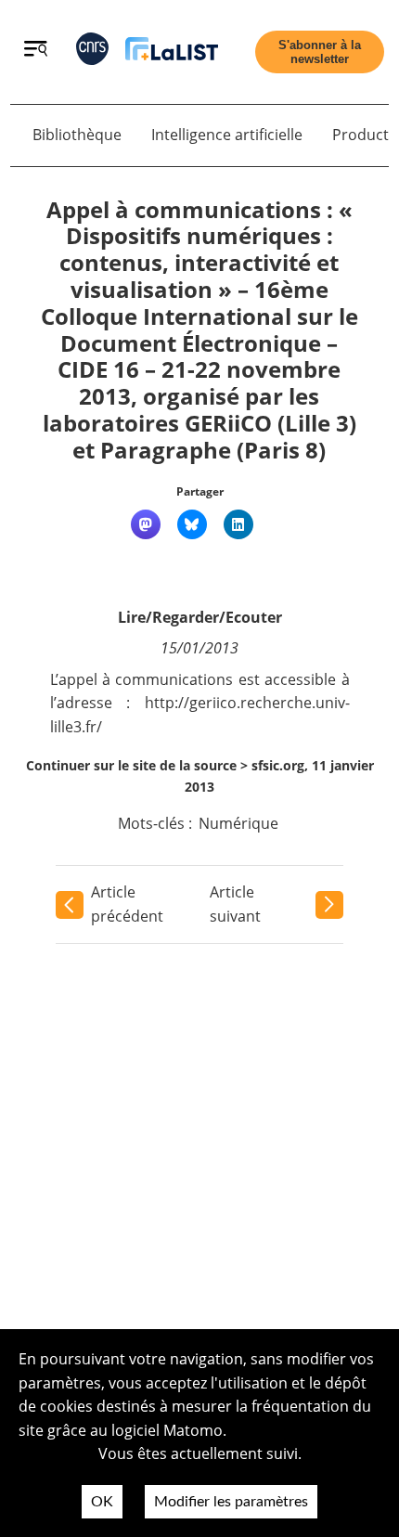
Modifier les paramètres (231, 1501)
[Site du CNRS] (92, 52)
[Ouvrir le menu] (36, 51)
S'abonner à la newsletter (319, 52)
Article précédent (127, 904)
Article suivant (235, 904)
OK (102, 1501)
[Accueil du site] (172, 52)
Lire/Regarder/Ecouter (200, 617)
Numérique (238, 823)
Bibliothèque (77, 134)
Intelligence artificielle (226, 134)
